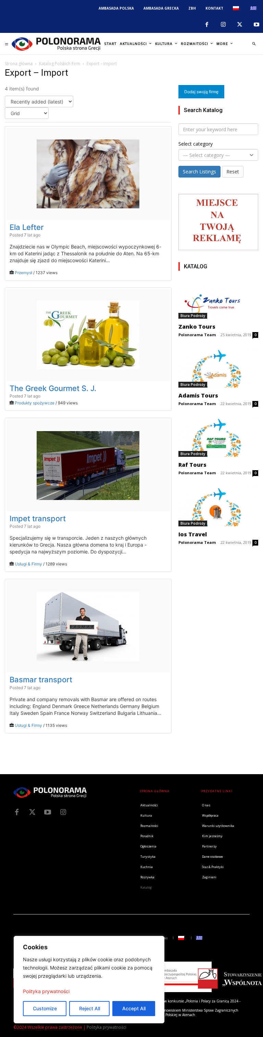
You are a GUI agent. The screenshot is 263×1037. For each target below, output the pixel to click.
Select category (195, 144)
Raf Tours (192, 464)
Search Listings (199, 171)
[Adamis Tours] (218, 368)
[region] (89, 979)
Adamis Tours (198, 395)
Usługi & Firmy (28, 563)
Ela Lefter (26, 227)
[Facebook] (206, 24)
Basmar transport (41, 679)
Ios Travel (192, 534)
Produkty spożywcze (34, 402)
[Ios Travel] (218, 506)
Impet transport (38, 518)
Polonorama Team (197, 334)
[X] (239, 24)
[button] (254, 44)
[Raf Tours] (218, 437)
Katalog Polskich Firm (59, 63)
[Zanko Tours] (218, 299)
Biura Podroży (192, 315)
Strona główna (19, 63)
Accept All (134, 1008)
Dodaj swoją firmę (201, 91)
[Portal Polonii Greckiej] (56, 43)
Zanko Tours (196, 326)
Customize (45, 1008)
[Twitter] (32, 812)
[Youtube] (256, 24)
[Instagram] (223, 24)
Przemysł (23, 272)
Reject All (89, 1008)
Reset (232, 171)
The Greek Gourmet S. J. (53, 388)
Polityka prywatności (46, 991)
